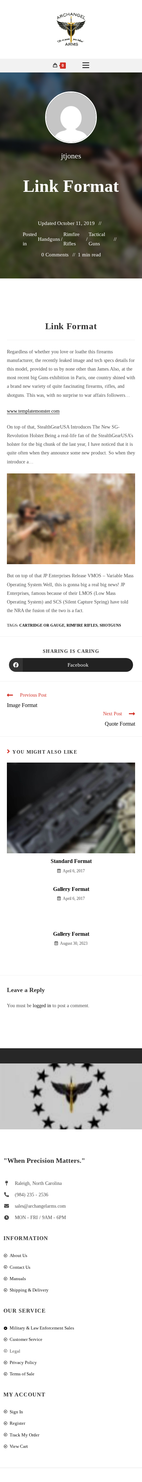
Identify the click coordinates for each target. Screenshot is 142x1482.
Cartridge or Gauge (41, 625)
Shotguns (110, 625)
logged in (42, 1005)
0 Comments (55, 254)
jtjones (71, 155)
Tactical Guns (97, 239)
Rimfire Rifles (71, 239)
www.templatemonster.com (33, 411)
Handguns (49, 239)
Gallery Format (71, 889)
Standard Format (71, 861)
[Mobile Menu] (86, 65)
